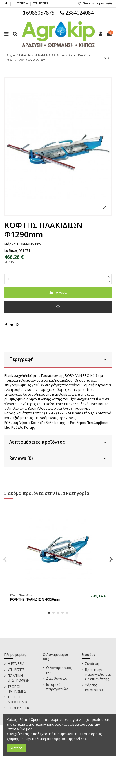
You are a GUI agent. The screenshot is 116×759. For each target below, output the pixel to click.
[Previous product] (106, 57)
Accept (16, 748)
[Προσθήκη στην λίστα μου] (58, 307)
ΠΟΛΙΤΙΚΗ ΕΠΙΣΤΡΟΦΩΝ (19, 678)
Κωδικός (11, 250)
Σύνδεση (92, 663)
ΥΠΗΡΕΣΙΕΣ (40, 3)
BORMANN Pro (29, 244)
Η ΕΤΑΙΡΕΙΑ (21, 3)
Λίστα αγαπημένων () (97, 3)
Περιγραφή (21, 359)
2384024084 (78, 12)
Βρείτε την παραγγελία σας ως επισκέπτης (98, 675)
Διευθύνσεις (56, 678)
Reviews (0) (21, 458)
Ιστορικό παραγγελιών (57, 687)
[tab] (58, 360)
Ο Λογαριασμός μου (59, 670)
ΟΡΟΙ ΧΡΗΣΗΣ (19, 708)
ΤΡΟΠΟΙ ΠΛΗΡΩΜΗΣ (17, 689)
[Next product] (108, 57)
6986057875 (39, 12)
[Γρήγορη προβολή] (61, 589)
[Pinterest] (17, 324)
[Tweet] (11, 324)
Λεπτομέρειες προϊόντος (37, 442)
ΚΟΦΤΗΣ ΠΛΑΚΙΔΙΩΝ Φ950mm (35, 599)
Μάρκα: (10, 244)
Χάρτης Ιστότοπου (94, 687)
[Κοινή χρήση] (6, 324)
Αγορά (61, 292)
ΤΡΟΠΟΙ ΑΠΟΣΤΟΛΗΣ (18, 699)
